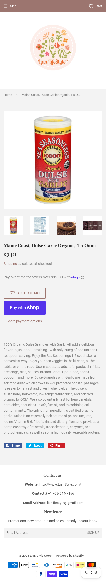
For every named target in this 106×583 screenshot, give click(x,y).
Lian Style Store (41, 555)
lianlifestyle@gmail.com (53, 503)
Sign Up (93, 533)
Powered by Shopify (70, 555)
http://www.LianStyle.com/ (60, 484)
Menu (14, 6)
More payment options (24, 321)
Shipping (10, 263)
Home (8, 95)
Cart (98, 6)
